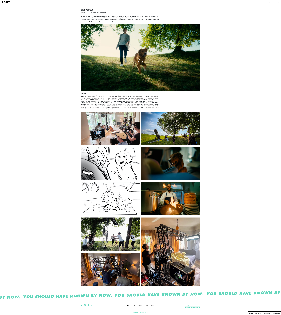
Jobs (146, 305)
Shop (272, 2)
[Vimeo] (82, 306)
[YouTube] (92, 306)
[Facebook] (89, 306)
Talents (257, 2)
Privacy (133, 305)
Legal (127, 305)
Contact (277, 2)
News (268, 2)
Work (252, 2)
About (264, 2)
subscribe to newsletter (192, 307)
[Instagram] (86, 306)
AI (260, 2)
